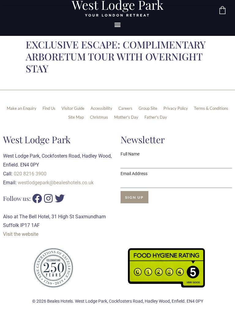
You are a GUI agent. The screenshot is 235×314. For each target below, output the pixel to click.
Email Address (134, 173)
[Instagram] (48, 198)
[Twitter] (60, 198)
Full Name (130, 154)
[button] (118, 25)
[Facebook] (37, 198)
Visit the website (20, 234)
